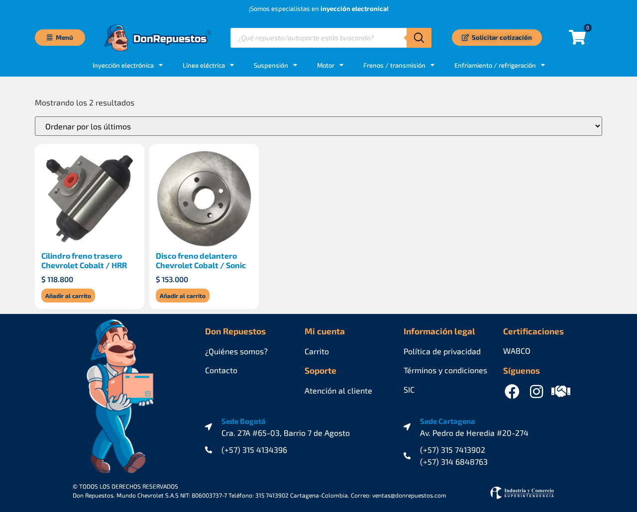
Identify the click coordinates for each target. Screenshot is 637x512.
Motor (325, 65)
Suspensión (271, 65)
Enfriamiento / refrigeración (495, 65)
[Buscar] (419, 38)
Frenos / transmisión (394, 65)
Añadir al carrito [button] (68, 295)
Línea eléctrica (204, 65)
